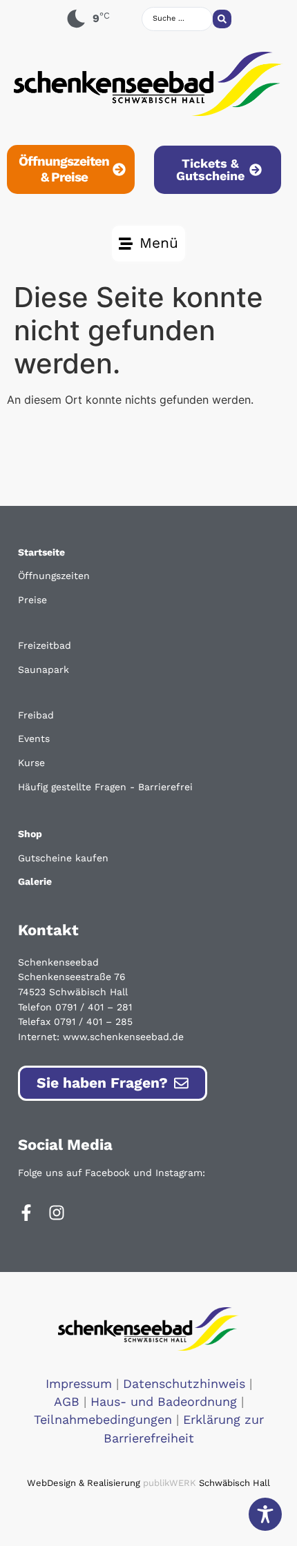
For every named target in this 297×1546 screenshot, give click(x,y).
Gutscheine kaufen (63, 857)
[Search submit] (222, 19)
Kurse (31, 762)
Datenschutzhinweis (184, 1384)
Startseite (41, 552)
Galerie (35, 881)
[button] (148, 243)
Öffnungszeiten (54, 575)
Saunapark (43, 669)
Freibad (36, 715)
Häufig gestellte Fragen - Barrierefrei (105, 786)
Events (34, 738)
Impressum (79, 1384)
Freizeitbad (44, 645)
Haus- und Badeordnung (163, 1402)
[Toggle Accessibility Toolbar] (265, 1514)
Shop (30, 833)
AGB (66, 1402)
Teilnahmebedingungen (103, 1420)
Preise (32, 599)
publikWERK (169, 1483)
